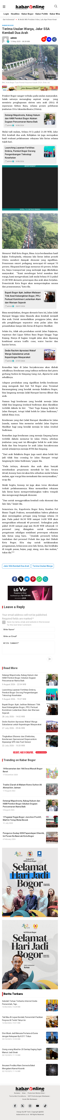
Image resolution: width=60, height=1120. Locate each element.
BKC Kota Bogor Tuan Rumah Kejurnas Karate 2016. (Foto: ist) (26, 83)
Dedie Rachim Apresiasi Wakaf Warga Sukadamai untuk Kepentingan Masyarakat (20, 354)
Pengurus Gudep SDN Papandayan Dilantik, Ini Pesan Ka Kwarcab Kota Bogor (24, 835)
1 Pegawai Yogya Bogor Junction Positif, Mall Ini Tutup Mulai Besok (22, 819)
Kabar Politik (41, 13)
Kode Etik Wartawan (29, 1099)
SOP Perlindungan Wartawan (39, 1096)
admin (13, 38)
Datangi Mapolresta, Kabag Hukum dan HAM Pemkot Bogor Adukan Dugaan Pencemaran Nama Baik (22, 119)
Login (6, 13)
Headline (15, 13)
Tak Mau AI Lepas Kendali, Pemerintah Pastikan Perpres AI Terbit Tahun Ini (22, 1019)
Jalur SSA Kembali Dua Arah (16, 566)
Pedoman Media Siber (36, 1093)
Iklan (24, 1093)
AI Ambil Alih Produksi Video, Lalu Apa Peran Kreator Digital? (35, 19)
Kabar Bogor (27, 13)
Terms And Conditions (17, 1096)
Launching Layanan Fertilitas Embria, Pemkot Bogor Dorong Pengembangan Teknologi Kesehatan (20, 152)
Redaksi (17, 1093)
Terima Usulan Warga (43, 566)
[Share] (54, 39)
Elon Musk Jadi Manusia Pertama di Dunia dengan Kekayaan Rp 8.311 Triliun (20, 1035)
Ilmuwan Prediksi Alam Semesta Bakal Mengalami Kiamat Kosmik (18, 1067)
